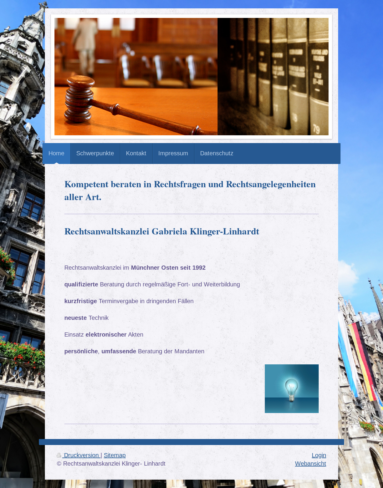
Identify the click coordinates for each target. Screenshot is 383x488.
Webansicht (310, 463)
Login (319, 455)
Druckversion (81, 455)
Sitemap (115, 455)
